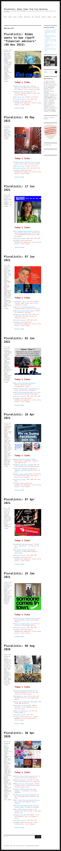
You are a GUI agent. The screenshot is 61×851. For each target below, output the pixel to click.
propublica (6, 202)
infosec (5, 282)
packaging (6, 676)
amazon (9, 352)
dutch (5, 364)
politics (6, 594)
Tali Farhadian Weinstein (8, 203)
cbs (4, 359)
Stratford (6, 77)
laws (5, 286)
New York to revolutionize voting (24, 310)
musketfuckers (7, 673)
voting (5, 302)
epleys (5, 589)
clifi (5, 55)
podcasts (9, 291)
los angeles (8, 64)
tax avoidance (7, 378)
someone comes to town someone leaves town (8, 598)
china (10, 432)
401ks (5, 53)
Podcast (20, 17)
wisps (5, 463)
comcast (5, 752)
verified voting (7, 301)
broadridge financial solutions (6, 749)
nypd (7, 521)
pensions (8, 67)
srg (10, 524)
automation (6, 355)
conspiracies (7, 661)
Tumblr (54, 17)
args (10, 660)
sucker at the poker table (7, 454)
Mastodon (37, 17)
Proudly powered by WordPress (32, 845)
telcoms (9, 455)
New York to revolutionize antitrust (25, 307)
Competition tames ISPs (21, 314)
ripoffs (9, 134)
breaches (8, 427)
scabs (5, 450)
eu (7, 364)
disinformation (7, 281)
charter (5, 431)
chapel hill (6, 54)
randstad (6, 786)
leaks (5, 199)
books (8, 586)
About (10, 17)
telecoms (6, 456)
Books (5, 17)
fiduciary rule (7, 57)
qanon (5, 678)
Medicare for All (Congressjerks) (24, 783)
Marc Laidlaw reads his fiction (23, 809)
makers (5, 669)
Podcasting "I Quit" (20, 301)
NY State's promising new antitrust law (26, 690)
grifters (6, 665)
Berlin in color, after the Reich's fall (26, 776)
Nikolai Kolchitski (20, 779)
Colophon (17, 101)
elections (6, 198)
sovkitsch (6, 789)
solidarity (6, 524)
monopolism (6, 290)
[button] (50, 61)
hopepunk (6, 60)
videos (5, 794)
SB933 (9, 292)
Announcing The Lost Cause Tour (23, 91)
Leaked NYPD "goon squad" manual (24, 544)
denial (5, 278)
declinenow (6, 515)
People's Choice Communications (23, 474)
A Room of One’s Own (20, 814)
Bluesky (44, 17)
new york (6, 65)
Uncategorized (7, 51)
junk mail (6, 767)
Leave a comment (7, 799)
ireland (5, 440)
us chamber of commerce (7, 458)
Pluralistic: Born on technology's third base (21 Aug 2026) (50, 36)
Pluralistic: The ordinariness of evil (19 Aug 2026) (50, 45)
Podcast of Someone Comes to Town (24, 623)
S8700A (9, 679)
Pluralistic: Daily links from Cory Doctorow (25, 9)
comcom (5, 360)
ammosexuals (6, 659)
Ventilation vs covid (20, 696)
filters (8, 664)
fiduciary (6, 129)
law (9, 130)
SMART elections (7, 293)
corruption (6, 277)
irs (10, 198)
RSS (33, 17)
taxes (10, 204)
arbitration (6, 354)
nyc (7, 371)
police (5, 522)
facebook (6, 434)
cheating (8, 359)
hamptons (6, 590)
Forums (15, 17)
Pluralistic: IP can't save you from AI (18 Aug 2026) (50, 49)
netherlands (6, 369)
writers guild (7, 683)
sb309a (5, 292)
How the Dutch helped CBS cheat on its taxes (27, 392)
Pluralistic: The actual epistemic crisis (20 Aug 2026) (50, 41)
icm (4, 666)
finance (5, 58)
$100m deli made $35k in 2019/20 (24, 464)
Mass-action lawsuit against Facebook (25, 459)
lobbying (6, 441)
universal (6, 792)
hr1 (4, 439)
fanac (5, 760)
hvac (10, 665)
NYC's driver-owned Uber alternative (25, 383)
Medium (49, 17)
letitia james (7, 668)
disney (5, 758)
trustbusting (7, 300)
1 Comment (6, 81)
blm (8, 512)
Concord (9, 55)
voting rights (7, 461)
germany (5, 762)
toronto (5, 79)
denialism (6, 280)
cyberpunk (6, 756)
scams (8, 450)
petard (5, 375)
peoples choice (7, 446)
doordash (6, 516)
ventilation (6, 681)
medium (5, 288)
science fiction (7, 72)
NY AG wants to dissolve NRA (23, 705)
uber (5, 380)
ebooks (9, 758)
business (6, 751)
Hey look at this (19, 97)
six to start (7, 680)
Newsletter (27, 17)
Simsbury (6, 73)
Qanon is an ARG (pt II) (21, 710)
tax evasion (6, 379)
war (8, 794)
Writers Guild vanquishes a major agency (26, 701)
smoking (5, 295)
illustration (7, 766)
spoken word (6, 600)
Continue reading (19, 107)
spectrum (6, 451)
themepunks (6, 790)
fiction (9, 760)
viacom (8, 380)
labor (9, 440)
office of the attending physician (7, 781)
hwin (7, 439)
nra (10, 675)
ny (4, 133)
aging (8, 53)
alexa (6, 352)
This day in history (20, 99)
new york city (7, 520)
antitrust (6, 268)
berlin (5, 746)
